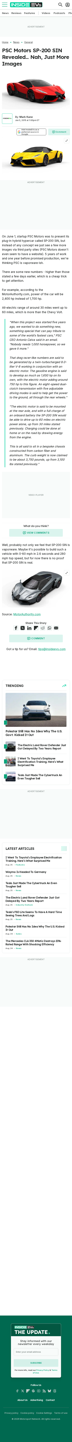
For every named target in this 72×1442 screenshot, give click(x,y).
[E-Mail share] (56, 628)
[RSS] (44, 1391)
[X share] (23, 628)
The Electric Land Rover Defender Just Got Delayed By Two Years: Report (33, 899)
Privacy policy (11, 1413)
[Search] (60, 5)
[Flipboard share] (36, 628)
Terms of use (60, 1413)
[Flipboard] (28, 1391)
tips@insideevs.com (52, 649)
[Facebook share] (16, 628)
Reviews (16, 13)
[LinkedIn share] (29, 628)
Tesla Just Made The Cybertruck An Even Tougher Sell (31, 884)
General (28, 42)
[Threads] (54, 1391)
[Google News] (33, 1391)
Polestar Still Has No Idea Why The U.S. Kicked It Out (35, 928)
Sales (19, 934)
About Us (22, 1400)
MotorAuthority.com (27, 614)
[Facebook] (17, 1391)
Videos (46, 13)
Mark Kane (26, 116)
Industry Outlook (24, 905)
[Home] (26, 5)
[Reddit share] (43, 628)
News (5, 13)
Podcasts (59, 13)
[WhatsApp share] (49, 628)
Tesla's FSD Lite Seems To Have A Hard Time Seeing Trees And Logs (34, 913)
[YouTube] (38, 1391)
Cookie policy (27, 1413)
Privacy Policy (42, 1370)
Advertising (36, 1400)
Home (5, 42)
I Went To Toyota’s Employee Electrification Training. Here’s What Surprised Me (34, 859)
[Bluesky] (49, 1391)
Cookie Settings (44, 1413)
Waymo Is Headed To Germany (26, 872)
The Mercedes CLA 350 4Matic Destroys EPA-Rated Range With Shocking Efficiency (33, 942)
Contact (50, 1400)
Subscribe (36, 1363)
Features (29, 13)
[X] (22, 1391)
